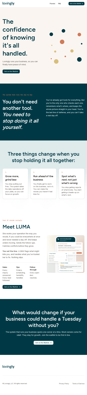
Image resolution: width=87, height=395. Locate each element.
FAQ (59, 3)
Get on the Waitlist (75, 3)
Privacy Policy (64, 383)
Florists (52, 3)
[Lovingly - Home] (9, 3)
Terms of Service (78, 383)
